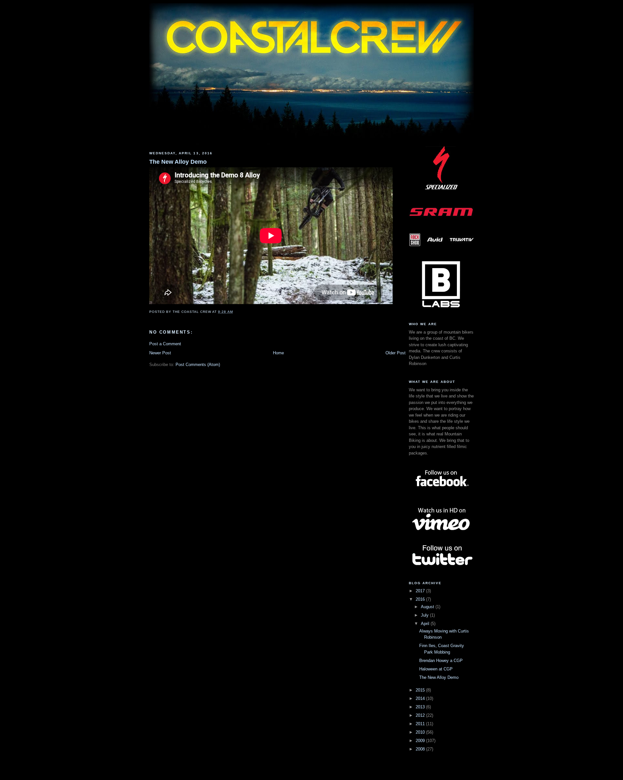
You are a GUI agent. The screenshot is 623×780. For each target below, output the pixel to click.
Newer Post (160, 352)
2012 (421, 715)
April (426, 623)
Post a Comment (165, 343)
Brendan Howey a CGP (441, 660)
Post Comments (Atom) (198, 364)
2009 (421, 740)
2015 (421, 690)
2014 (421, 698)
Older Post (395, 352)
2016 (421, 599)
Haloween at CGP (436, 669)
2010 (421, 732)
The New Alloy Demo (178, 162)
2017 (421, 590)
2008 (421, 749)
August (428, 606)
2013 (421, 706)
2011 (421, 723)
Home (278, 352)
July (425, 615)
